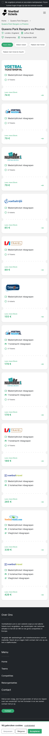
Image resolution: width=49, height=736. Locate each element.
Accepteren (35, 731)
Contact (8, 711)
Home (4, 661)
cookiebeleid (29, 725)
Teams (5, 668)
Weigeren (21, 731)
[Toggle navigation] (44, 13)
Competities (7, 675)
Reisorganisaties (9, 682)
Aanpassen (7, 731)
